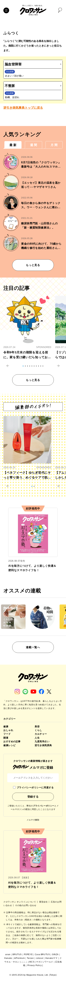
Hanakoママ (51, 958)
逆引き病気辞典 (43, 745)
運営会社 (43, 902)
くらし (38, 730)
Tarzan (30, 958)
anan (7, 954)
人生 (37, 737)
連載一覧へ (33, 647)
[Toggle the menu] (6, 10)
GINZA (55, 954)
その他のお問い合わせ (25, 905)
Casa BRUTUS (42, 954)
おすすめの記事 (12, 741)
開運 (5, 737)
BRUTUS (17, 954)
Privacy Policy (34, 965)
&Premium (19, 958)
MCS (31, 962)
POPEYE (28, 954)
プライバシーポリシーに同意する (35, 787)
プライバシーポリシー (43, 806)
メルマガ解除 (33, 820)
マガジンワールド (44, 962)
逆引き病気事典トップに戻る (23, 107)
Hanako (8, 958)
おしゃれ (8, 730)
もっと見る (33, 265)
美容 (37, 726)
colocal (39, 958)
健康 (5, 726)
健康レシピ (9, 745)
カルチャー (41, 734)
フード (7, 734)
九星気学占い (42, 741)
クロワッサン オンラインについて (20, 902)
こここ (24, 962)
